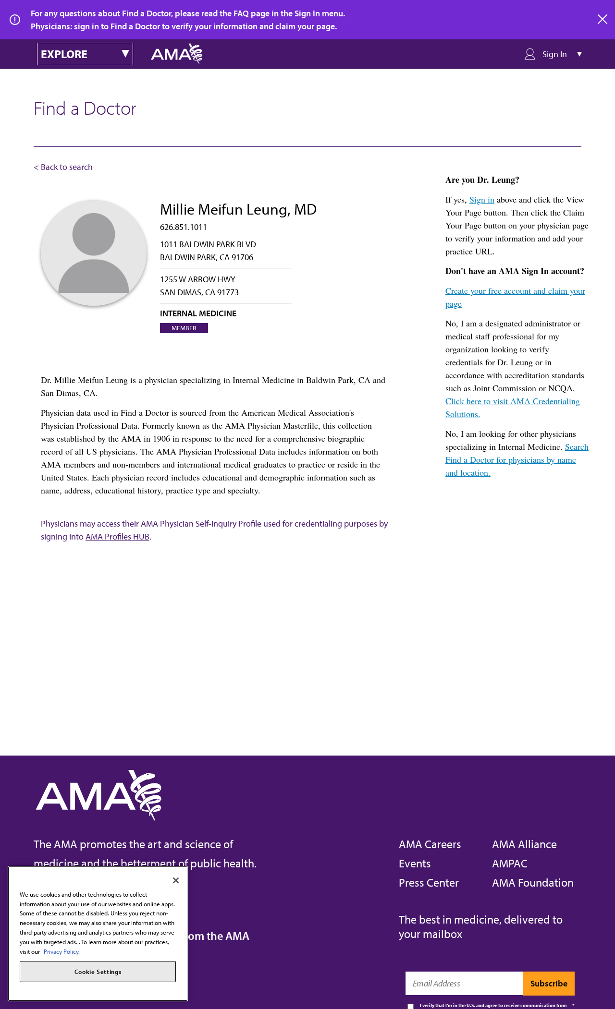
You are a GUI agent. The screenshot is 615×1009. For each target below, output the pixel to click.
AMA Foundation (533, 882)
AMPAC (510, 863)
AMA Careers (430, 844)
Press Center (429, 882)
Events (415, 863)
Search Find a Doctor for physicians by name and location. (517, 459)
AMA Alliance (524, 844)
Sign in (481, 199)
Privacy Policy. (62, 951)
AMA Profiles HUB (117, 536)
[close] (603, 19)
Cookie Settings (98, 971)
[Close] (175, 880)
